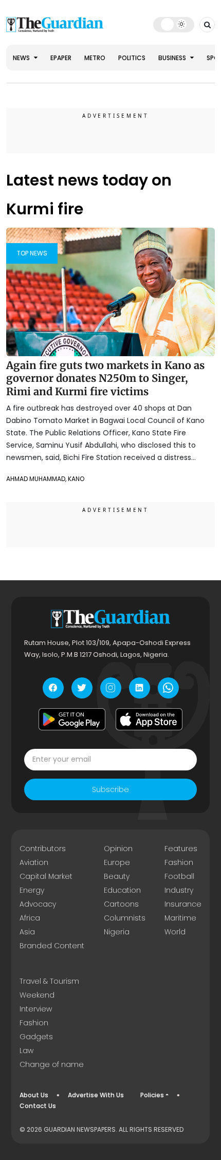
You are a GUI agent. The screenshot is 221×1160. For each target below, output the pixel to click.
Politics (131, 57)
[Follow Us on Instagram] (110, 687)
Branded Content (52, 946)
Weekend (37, 995)
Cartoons (121, 904)
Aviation (34, 862)
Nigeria (117, 932)
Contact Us (38, 1105)
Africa (30, 918)
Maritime (180, 918)
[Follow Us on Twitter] (82, 687)
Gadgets (36, 1037)
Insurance (182, 904)
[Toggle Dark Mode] (174, 24)
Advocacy (38, 904)
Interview (36, 1009)
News (22, 57)
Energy (32, 890)
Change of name (52, 1064)
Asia (27, 932)
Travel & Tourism (49, 981)
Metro (94, 57)
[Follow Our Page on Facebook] (53, 687)
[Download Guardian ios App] (149, 719)
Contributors (43, 848)
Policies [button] (152, 1095)
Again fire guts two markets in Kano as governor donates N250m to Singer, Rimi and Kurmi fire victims (105, 378)
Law (26, 1050)
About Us (34, 1095)
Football (179, 876)
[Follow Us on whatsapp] (168, 687)
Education (122, 890)
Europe (117, 862)
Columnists (124, 918)
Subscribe (110, 789)
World (175, 932)
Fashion (178, 862)
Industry (178, 890)
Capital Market (46, 876)
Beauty (117, 876)
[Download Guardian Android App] (72, 719)
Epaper (60, 57)
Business (173, 57)
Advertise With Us (96, 1095)
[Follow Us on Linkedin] (139, 687)
